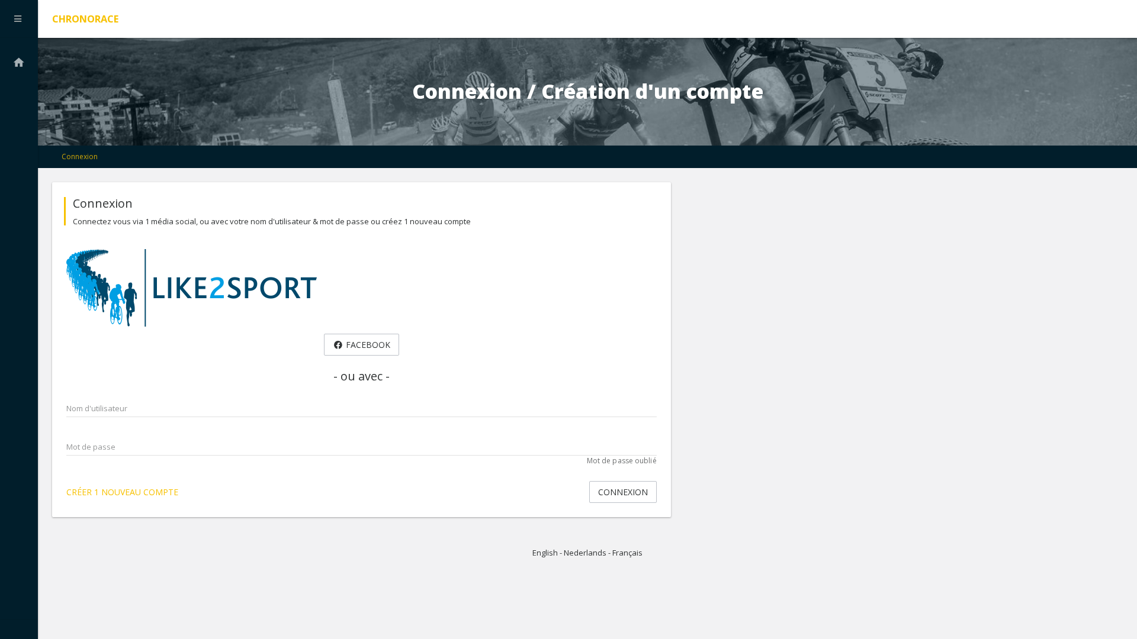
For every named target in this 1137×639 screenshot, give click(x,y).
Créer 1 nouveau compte (122, 492)
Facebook (366, 344)
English (545, 552)
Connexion (80, 156)
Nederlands (585, 552)
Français (627, 552)
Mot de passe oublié (622, 461)
